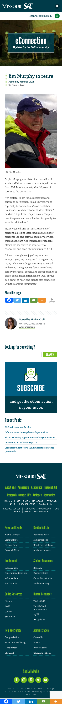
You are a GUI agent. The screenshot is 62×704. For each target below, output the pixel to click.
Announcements (27, 327)
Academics (36, 487)
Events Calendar (12, 534)
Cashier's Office (40, 573)
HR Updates (39, 619)
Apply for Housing (42, 550)
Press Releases (40, 647)
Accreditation (11, 509)
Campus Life (24, 495)
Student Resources (43, 560)
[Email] (34, 300)
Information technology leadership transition (27, 432)
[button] (57, 6)
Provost (37, 642)
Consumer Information (37, 509)
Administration (41, 630)
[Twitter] (17, 300)
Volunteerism (11, 578)
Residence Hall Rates (43, 545)
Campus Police (12, 637)
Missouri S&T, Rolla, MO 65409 (23, 501)
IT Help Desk (11, 647)
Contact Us (45, 504)
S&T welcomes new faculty (18, 427)
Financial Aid (50, 487)
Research (12, 495)
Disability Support (36, 512)
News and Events (13, 527)
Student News (11, 545)
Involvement (11, 560)
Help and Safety (13, 630)
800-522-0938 (27, 504)
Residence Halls (41, 534)
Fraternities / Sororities (16, 573)
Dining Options (40, 539)
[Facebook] (9, 300)
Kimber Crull (27, 81)
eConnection (31, 41)
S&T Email (10, 616)
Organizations (11, 568)
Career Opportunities (43, 578)
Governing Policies (42, 653)
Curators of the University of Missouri (34, 691)
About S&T (10, 487)
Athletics (37, 495)
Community (49, 495)
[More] (42, 300)
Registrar (37, 568)
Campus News (11, 539)
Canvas (8, 611)
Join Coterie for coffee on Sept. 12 (21, 442)
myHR (36, 614)
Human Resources (42, 594)
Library (8, 601)
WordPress (31, 694)
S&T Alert (9, 653)
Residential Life (41, 527)
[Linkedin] (25, 300)
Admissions (23, 487)
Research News (12, 550)
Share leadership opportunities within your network (30, 437)
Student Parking (41, 583)
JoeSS (7, 606)
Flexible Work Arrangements (40, 608)
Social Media (31, 671)
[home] (24, 6)
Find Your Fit (11, 583)
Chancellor (38, 637)
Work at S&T (39, 601)
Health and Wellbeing (15, 642)
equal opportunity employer (41, 688)
